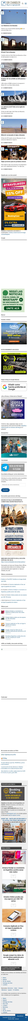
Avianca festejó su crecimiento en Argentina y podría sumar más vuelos (13, 590)
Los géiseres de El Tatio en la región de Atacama (13, 107)
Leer (13, 875)
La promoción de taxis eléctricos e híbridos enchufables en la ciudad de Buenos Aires (12, 767)
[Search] (22, 3)
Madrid (5, 979)
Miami (4, 977)
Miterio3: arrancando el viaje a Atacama (13, 135)
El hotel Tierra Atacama (8, 52)
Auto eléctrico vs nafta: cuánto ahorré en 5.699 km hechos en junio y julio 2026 (13, 771)
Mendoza (4, 990)
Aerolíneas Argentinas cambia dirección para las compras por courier (15, 636)
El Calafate (16, 990)
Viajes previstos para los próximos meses (13, 161)
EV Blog (5, 758)
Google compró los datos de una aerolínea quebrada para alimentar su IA (15, 630)
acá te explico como (14, 815)
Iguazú (10, 990)
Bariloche (10, 988)
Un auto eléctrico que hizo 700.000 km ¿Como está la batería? (13, 763)
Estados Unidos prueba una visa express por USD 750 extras (14, 596)
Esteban (3, 579)
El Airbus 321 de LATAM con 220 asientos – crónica (13, 79)
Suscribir (5, 490)
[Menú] (25, 3)
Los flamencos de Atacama (9, 25)
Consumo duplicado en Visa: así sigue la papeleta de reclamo (13, 585)
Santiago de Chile (7, 983)
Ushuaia (20, 988)
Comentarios (8, 614)
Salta (15, 988)
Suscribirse (20, 1016)
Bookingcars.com (11, 813)
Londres (5, 985)
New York (5, 1003)
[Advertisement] (12, 264)
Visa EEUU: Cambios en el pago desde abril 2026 (13, 580)
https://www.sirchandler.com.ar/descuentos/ (13, 562)
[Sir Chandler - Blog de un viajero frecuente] (11, 3)
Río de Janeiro (7, 981)
